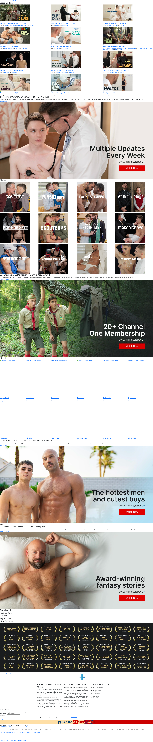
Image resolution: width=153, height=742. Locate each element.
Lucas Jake (6, 95)
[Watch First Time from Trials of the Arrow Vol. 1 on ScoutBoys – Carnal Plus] (128, 35)
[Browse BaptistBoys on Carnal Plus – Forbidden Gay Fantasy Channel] (96, 197)
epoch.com (118, 729)
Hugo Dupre (24, 48)
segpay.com (113, 729)
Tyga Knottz (123, 72)
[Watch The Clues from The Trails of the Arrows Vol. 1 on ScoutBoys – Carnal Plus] (25, 12)
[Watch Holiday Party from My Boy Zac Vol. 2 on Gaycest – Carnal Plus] (76, 59)
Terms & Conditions (11, 732)
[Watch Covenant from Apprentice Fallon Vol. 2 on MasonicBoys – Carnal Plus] (128, 12)
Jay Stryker (109, 25)
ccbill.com (124, 729)
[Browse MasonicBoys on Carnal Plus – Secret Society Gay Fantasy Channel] (134, 228)
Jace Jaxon (14, 72)
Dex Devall (17, 48)
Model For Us (28, 732)
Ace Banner (6, 48)
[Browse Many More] (134, 259)
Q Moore (150, 48)
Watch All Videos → (4, 101)
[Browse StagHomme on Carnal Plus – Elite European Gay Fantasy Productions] (96, 228)
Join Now (15, 0)
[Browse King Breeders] (96, 259)
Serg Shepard (24, 25)
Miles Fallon (114, 25)
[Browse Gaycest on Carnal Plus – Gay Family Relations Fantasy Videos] (19, 197)
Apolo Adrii (11, 48)
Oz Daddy (121, 25)
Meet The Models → (4, 445)
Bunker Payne (121, 48)
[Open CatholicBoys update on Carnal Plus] (76, 22)
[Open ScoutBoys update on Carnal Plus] (25, 22)
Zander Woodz (118, 49)
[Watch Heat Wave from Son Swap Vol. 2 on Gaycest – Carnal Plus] (25, 35)
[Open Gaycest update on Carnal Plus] (25, 44)
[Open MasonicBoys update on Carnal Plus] (128, 22)
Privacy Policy (3, 732)
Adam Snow (6, 25)
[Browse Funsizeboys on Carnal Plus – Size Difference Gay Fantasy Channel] (57, 197)
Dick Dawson (7, 72)
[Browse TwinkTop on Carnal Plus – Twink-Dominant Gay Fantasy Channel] (19, 259)
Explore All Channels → (5, 279)
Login (12, 0)
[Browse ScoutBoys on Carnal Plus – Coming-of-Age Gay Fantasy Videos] (57, 228)
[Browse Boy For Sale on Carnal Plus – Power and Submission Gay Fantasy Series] (19, 228)
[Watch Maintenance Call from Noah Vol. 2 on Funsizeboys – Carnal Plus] (76, 35)
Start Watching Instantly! (5, 673)
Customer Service (21, 732)
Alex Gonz (57, 25)
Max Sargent (65, 25)
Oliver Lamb (18, 25)
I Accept (2, 719)
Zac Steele (32, 25)
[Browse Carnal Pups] (57, 259)
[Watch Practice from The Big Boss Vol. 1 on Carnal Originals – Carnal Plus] (128, 82)
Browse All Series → (4, 531)
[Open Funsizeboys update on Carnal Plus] (76, 44)
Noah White (65, 48)
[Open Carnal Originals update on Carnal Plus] (128, 91)
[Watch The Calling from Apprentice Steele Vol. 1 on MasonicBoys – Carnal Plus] (25, 82)
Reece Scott (105, 49)
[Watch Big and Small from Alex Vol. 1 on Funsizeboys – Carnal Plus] (76, 82)
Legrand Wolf (133, 48)
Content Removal (36, 732)
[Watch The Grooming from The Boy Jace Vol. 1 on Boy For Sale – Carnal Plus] (25, 59)
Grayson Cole (110, 95)
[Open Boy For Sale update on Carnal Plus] (25, 68)
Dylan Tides (12, 25)
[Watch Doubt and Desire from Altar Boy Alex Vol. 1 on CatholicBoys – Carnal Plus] (76, 12)
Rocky (122, 95)
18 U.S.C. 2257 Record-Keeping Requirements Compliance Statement (15, 726)
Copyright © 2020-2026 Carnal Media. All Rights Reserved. (13, 740)
